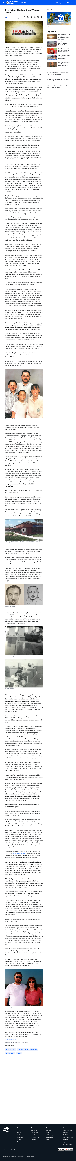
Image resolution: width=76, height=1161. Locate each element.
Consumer (19, 1142)
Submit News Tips (67, 1130)
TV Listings (65, 1132)
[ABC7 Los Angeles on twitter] (8, 1149)
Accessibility (66, 1139)
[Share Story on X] (28, 17)
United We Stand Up (19, 853)
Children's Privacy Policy (24, 1154)
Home (18, 1130)
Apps (47, 1132)
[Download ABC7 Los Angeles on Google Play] (69, 1149)
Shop (47, 1139)
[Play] (59, 18)
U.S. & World (20, 1137)
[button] (3, 2)
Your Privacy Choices (14, 1154)
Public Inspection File (61, 1154)
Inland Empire (34, 1134)
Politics (19, 1139)
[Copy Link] (41, 17)
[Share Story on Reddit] (31, 17)
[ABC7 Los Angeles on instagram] (11, 1149)
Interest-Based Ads (52, 1154)
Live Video (49, 1130)
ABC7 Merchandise (67, 1144)
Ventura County (35, 1137)
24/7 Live (23, 2)
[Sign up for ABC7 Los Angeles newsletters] (15, 1149)
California (33, 1139)
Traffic (18, 1134)
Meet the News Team (68, 1137)
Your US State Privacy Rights (35, 1154)
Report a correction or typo (10, 1039)
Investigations (49, 1137)
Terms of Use (44, 1154)
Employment (66, 1142)
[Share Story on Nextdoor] (34, 17)
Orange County (35, 1132)
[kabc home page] (6, 1129)
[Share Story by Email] (38, 17)
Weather (19, 1132)
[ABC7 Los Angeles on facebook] (4, 1149)
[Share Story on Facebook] (24, 17)
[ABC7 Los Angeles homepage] (12, 2)
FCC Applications (6, 1156)
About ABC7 (66, 1134)
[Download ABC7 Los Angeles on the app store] (61, 1149)
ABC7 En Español (50, 1134)
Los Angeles (34, 1130)
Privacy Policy (5, 1154)
